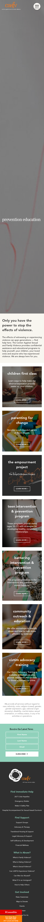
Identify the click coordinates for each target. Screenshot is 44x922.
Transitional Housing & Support (22, 832)
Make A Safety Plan (22, 806)
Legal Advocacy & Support (22, 836)
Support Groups (22, 822)
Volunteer (22, 911)
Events (22, 906)
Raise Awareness (22, 897)
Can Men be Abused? (22, 876)
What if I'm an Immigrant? (22, 880)
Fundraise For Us (22, 915)
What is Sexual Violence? (22, 866)
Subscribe (22, 754)
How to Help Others (22, 885)
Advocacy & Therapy (22, 827)
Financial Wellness (22, 845)
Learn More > (22, 400)
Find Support (22, 817)
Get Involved (22, 892)
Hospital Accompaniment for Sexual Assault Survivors (22, 810)
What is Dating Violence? (22, 862)
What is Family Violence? (22, 857)
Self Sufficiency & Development (22, 841)
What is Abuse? (22, 852)
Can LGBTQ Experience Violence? (22, 871)
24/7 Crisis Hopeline (22, 797)
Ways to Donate (22, 901)
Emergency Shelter (22, 801)
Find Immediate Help (22, 791)
